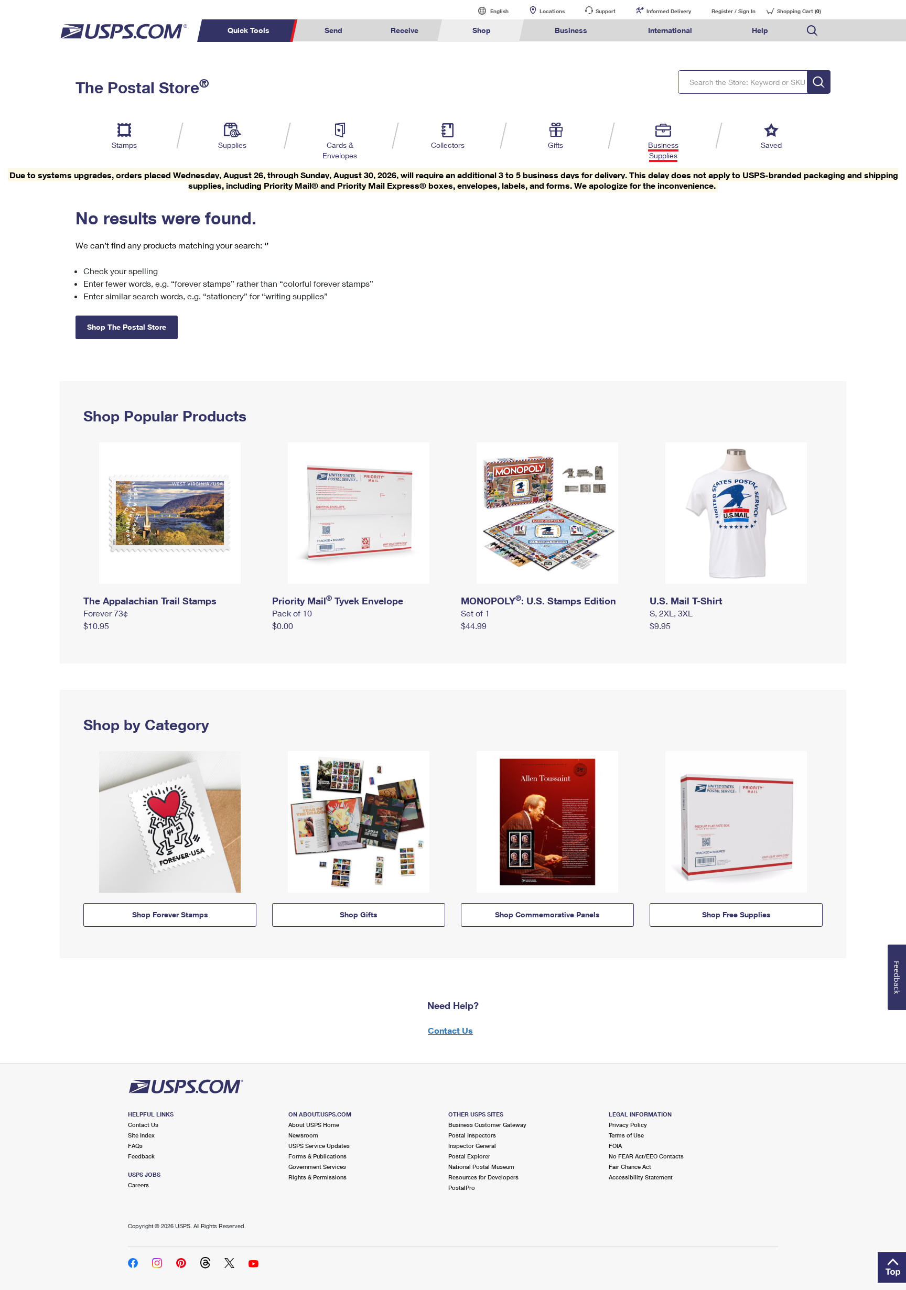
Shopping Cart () (799, 11)
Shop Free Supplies (736, 914)
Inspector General (472, 1145)
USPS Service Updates (319, 1145)
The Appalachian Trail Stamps (150, 600)
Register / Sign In (733, 11)
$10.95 (96, 626)
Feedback (141, 1156)
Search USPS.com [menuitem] (812, 30)
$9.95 (660, 626)
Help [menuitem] (760, 30)
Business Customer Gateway (487, 1124)
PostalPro (461, 1187)
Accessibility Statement (641, 1177)
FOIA (615, 1145)
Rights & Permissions (317, 1177)
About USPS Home (313, 1124)
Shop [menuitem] (481, 30)
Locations (552, 11)
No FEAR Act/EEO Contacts (646, 1156)
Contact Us (450, 1030)
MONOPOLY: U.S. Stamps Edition (538, 600)
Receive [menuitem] (404, 30)
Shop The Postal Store (126, 326)
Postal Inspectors (472, 1135)
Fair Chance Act (630, 1166)
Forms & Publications (317, 1156)
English (489, 11)
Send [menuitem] (333, 30)
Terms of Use (626, 1135)
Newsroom (303, 1135)
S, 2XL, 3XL (671, 613)
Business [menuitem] (571, 30)
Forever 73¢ (105, 613)
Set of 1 (475, 613)
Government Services (317, 1166)
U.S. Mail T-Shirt (686, 600)
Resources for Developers (483, 1177)
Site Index (141, 1135)
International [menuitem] (670, 30)
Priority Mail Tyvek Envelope (337, 600)
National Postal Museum (481, 1166)
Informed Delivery (668, 11)
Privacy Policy (628, 1124)
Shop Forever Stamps (170, 914)
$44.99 (474, 626)
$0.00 (282, 626)
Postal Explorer (469, 1156)
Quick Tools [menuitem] (248, 30)
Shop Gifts (359, 914)
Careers (138, 1184)
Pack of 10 (292, 613)
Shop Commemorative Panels (547, 914)
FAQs (135, 1145)
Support (606, 11)
